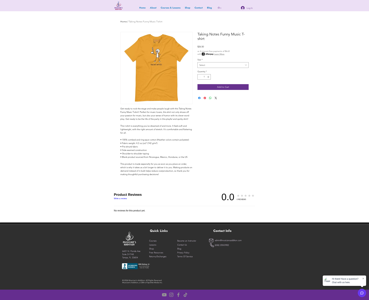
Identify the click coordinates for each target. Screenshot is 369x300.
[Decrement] (200, 76)
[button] (220, 7)
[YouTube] (164, 295)
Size (200, 59)
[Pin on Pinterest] (205, 98)
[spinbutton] (204, 76)
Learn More (219, 54)
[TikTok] (185, 295)
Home (123, 21)
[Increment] (208, 76)
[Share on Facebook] (199, 98)
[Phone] (212, 245)
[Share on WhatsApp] (210, 98)
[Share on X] (216, 98)
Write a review (120, 198)
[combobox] (223, 65)
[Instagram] (171, 295)
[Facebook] (178, 295)
